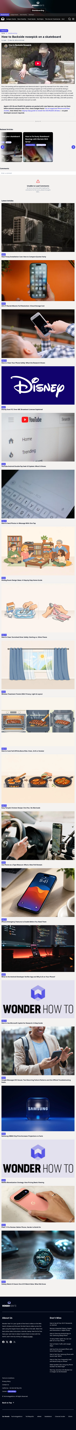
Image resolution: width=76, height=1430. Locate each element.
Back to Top (7, 1403)
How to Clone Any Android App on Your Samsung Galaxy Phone (60, 1334)
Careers (8, 1391)
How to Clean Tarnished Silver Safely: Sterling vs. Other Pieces (24, 637)
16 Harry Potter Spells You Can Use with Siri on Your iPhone (60, 1339)
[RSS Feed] (14, 1342)
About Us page (28, 1336)
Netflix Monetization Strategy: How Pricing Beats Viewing (22, 1182)
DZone (70, 1416)
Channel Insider (60, 1416)
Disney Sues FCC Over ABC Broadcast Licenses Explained (22, 409)
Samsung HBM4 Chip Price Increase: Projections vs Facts (22, 1136)
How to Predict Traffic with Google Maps (60, 1345)
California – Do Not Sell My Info (12, 1388)
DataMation (48, 1416)
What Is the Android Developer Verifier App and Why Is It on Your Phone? (28, 977)
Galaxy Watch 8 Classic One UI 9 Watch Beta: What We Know (23, 1284)
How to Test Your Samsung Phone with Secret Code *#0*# (62, 1355)
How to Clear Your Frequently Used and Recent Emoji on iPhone (60, 1360)
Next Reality (23, 14)
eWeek (39, 1416)
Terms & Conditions (8, 1378)
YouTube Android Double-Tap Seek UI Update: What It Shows (23, 466)
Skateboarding (38, 10)
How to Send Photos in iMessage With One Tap (18, 523)
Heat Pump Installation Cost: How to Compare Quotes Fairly (23, 257)
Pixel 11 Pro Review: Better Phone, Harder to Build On (21, 1227)
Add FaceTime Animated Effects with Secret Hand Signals (61, 1350)
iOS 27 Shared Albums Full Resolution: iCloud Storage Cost (22, 306)
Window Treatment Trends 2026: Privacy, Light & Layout (22, 694)
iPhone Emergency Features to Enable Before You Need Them (23, 922)
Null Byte (31, 14)
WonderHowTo (5, 14)
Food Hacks (31, 19)
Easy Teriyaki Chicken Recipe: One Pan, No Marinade (20, 808)
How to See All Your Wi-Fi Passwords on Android (61, 1324)
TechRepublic (30, 1416)
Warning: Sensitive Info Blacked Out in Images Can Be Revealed (61, 1371)
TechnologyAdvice (16, 1416)
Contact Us (5, 1385)
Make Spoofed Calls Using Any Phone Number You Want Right (61, 1365)
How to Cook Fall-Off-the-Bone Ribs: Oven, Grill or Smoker (22, 751)
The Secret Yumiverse (52, 19)
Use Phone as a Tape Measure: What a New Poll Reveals (21, 865)
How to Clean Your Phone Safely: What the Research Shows (23, 363)
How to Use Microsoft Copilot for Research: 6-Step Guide (22, 1023)
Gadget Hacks (14, 14)
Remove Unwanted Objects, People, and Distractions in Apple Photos (61, 1329)
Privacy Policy (6, 1381)
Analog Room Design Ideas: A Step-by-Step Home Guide (21, 580)
